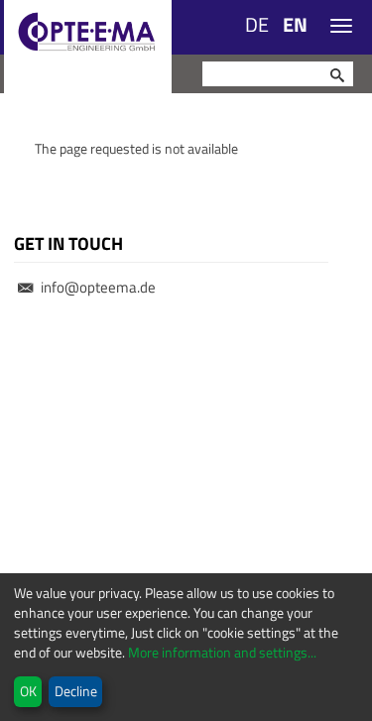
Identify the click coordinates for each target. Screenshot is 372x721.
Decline (76, 690)
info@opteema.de (98, 287)
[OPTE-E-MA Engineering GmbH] (88, 47)
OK (28, 690)
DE (257, 24)
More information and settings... (220, 652)
